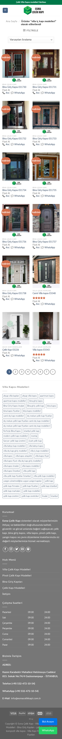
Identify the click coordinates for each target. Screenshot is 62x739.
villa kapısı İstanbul (11, 471)
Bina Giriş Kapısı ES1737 (44, 242)
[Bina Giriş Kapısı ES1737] (46, 220)
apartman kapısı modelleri (14, 401)
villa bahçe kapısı (36, 446)
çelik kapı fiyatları (30, 486)
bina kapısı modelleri (32, 411)
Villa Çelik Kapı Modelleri (16, 569)
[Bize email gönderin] (22, 549)
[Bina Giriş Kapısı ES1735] (46, 168)
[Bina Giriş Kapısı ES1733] (46, 117)
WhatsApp (48, 730)
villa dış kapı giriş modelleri (15, 451)
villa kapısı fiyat (42, 456)
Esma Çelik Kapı (25, 724)
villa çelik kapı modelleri (44, 476)
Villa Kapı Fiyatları (36, 731)
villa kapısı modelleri (31, 466)
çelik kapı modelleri (32, 491)
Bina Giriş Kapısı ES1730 (14, 87)
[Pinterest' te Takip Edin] (28, 549)
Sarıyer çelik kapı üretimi (14, 441)
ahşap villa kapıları (11, 396)
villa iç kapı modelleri (39, 451)
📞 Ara (5, 93)
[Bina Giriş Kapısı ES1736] (15, 220)
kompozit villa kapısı (15, 731)
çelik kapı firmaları (11, 486)
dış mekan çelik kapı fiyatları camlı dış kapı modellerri (26, 426)
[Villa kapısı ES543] (46, 328)
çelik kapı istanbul (49, 486)
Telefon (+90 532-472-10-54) (18, 683)
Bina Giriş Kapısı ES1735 (44, 190)
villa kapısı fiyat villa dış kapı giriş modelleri (22, 461)
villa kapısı (7, 456)
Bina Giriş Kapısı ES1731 (44, 87)
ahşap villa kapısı (29, 396)
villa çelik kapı (29, 471)
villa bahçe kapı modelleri (14, 446)
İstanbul (54, 496)
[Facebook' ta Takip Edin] (5, 549)
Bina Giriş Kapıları (12, 582)
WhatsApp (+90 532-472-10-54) (20, 691)
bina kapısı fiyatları (11, 411)
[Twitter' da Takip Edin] (16, 549)
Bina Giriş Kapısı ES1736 (14, 242)
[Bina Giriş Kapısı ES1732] (15, 117)
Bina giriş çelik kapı (35, 406)
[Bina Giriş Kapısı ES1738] (15, 272)
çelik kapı (49, 481)
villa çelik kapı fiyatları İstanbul (17, 476)
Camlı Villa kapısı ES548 (44, 293)
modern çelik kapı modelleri (15, 436)
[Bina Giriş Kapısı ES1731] (46, 65)
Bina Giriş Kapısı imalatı (13, 406)
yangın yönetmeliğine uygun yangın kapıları (22, 481)
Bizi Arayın (48, 721)
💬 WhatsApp (18, 93)
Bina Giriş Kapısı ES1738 (14, 293)
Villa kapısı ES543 (41, 350)
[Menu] (5, 10)
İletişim (6, 594)
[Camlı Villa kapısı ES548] (46, 272)
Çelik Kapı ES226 (10, 350)
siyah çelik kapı (35, 441)
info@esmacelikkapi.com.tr (26, 698)
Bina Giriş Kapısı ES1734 (14, 190)
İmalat (45, 496)
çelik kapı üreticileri (30, 496)
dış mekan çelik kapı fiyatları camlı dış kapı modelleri (26, 421)
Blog (31, 719)
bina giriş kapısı (36, 401)
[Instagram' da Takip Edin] (11, 549)
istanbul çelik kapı (31, 431)
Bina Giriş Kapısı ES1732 (14, 139)
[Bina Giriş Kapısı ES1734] (15, 168)
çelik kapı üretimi (11, 496)
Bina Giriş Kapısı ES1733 (44, 139)
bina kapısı (51, 406)
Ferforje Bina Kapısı (12, 431)
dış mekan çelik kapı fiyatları (39, 416)
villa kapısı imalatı (11, 466)
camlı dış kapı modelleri (13, 416)
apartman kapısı (47, 396)
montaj (34, 436)
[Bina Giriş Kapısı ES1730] (15, 65)
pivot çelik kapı (47, 533)
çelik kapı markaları (11, 491)
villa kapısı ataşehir (23, 456)
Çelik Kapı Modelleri (13, 588)
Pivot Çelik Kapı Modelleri (16, 575)
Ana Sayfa (11, 21)
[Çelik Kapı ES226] (15, 328)
